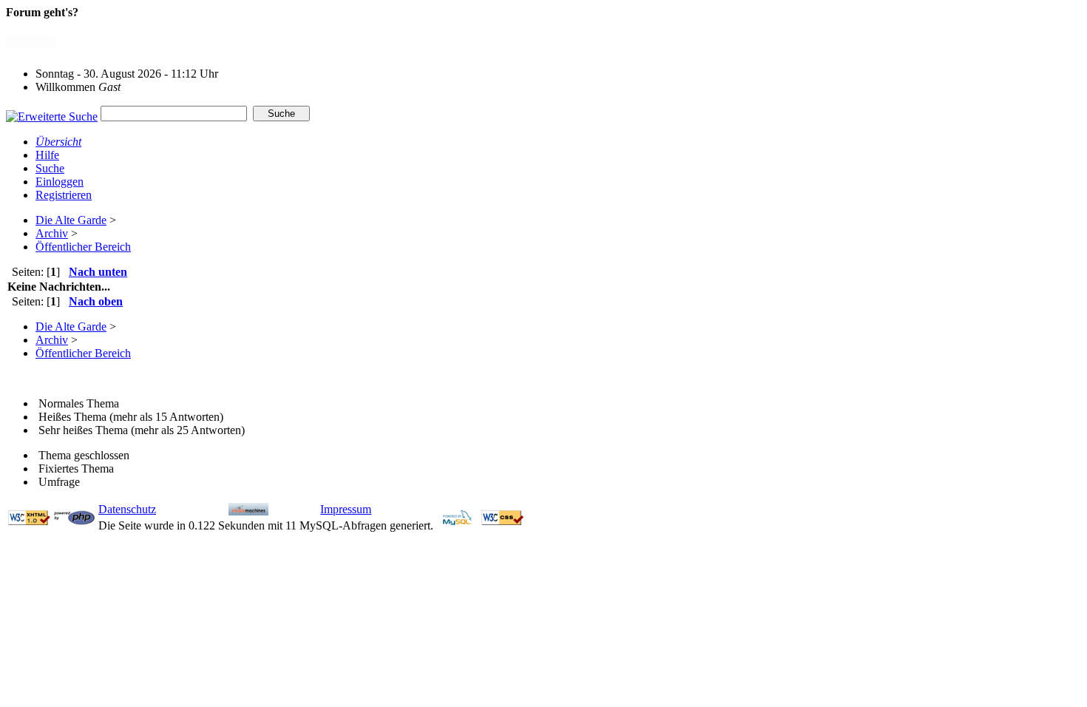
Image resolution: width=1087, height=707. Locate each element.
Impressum (345, 509)
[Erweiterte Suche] (52, 112)
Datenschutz (127, 509)
